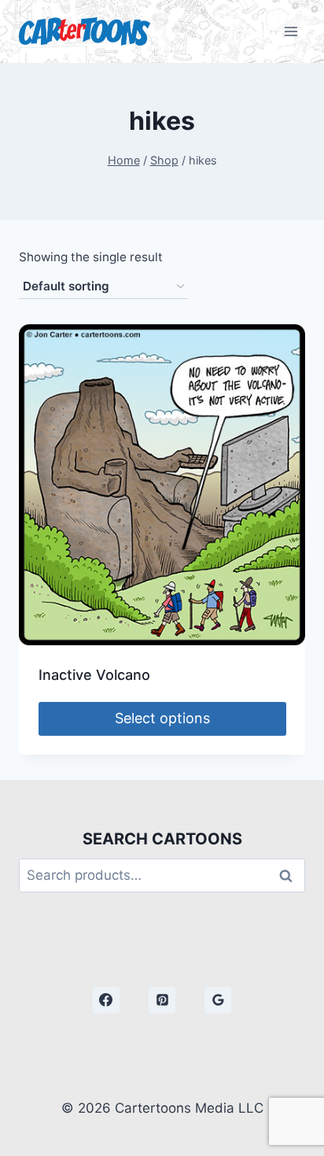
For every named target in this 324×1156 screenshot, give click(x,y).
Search (290, 875)
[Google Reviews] (217, 1000)
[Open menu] (290, 31)
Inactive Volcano (94, 675)
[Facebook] (106, 1000)
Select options (162, 718)
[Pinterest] (162, 1000)
